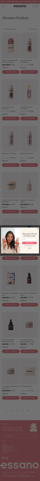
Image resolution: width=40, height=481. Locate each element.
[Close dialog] (38, 229)
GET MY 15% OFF (29, 242)
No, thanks (29, 248)
